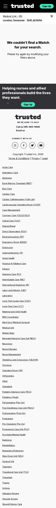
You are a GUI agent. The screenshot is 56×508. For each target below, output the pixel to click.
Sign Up (46, 6)
